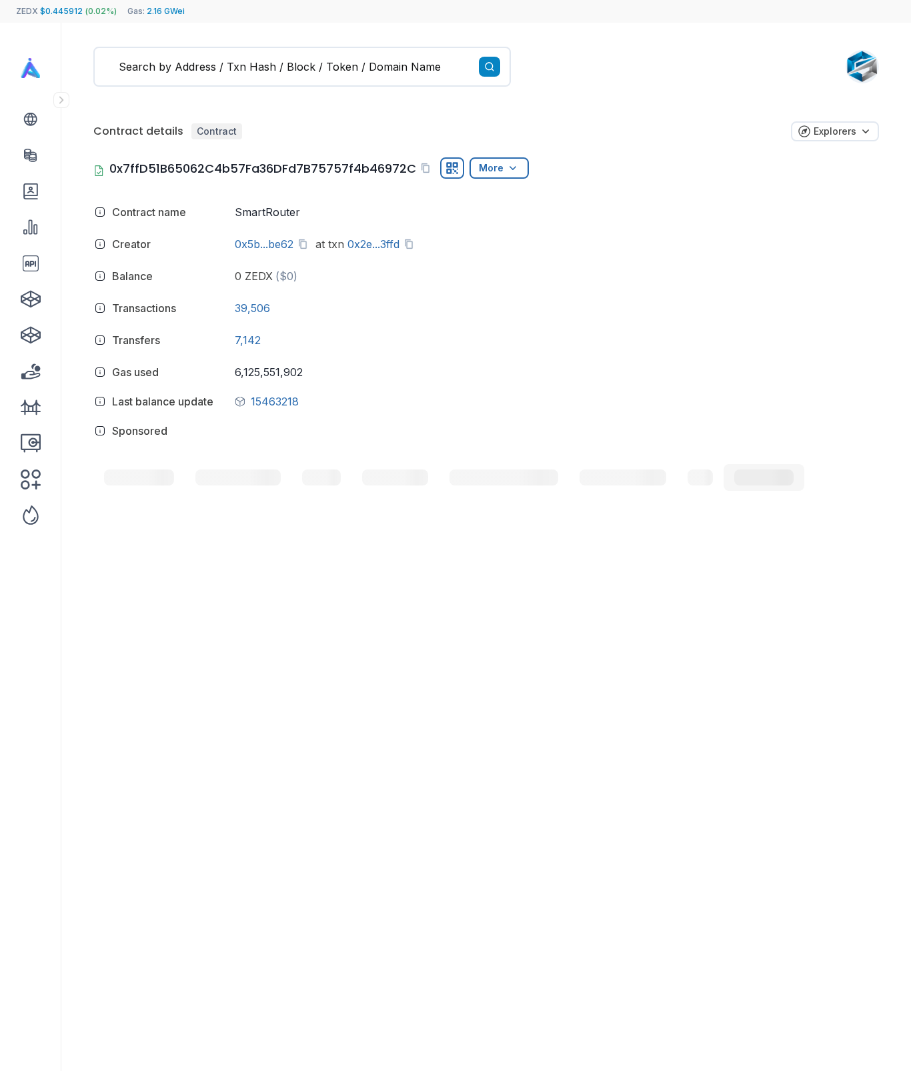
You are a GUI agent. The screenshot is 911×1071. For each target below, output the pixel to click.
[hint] (100, 212)
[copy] (428, 168)
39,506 (252, 308)
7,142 (248, 340)
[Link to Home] (31, 68)
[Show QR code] (452, 168)
